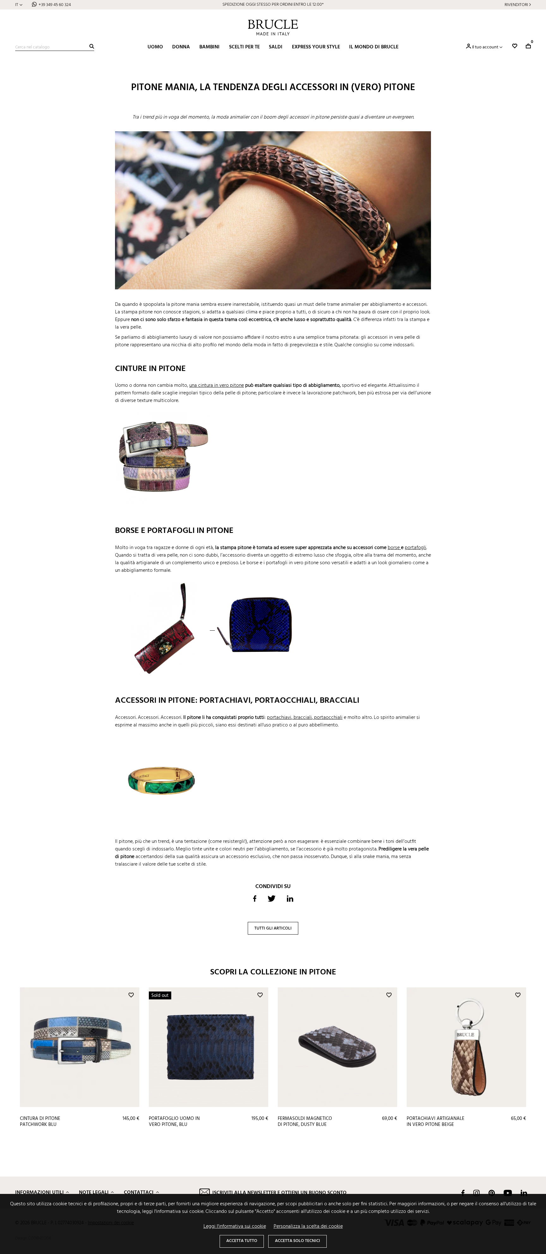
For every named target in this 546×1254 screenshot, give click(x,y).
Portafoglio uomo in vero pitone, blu (174, 1121)
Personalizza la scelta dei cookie (308, 1226)
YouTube (508, 1193)
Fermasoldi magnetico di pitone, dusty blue (305, 1121)
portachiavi (279, 717)
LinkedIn (524, 1193)
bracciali (303, 717)
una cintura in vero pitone (216, 385)
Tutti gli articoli (273, 928)
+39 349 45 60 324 (55, 5)
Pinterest (491, 1193)
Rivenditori (516, 5)
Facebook (462, 1193)
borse (394, 548)
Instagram (476, 1193)
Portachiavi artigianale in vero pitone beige (435, 1121)
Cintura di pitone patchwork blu (40, 1121)
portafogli (415, 548)
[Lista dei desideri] (514, 46)
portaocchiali (328, 717)
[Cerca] (91, 46)
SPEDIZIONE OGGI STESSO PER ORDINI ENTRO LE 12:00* (273, 4)
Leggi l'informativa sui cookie (234, 1226)
